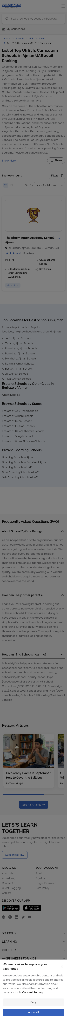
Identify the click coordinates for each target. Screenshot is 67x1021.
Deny (33, 1002)
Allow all (33, 1012)
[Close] (61, 966)
